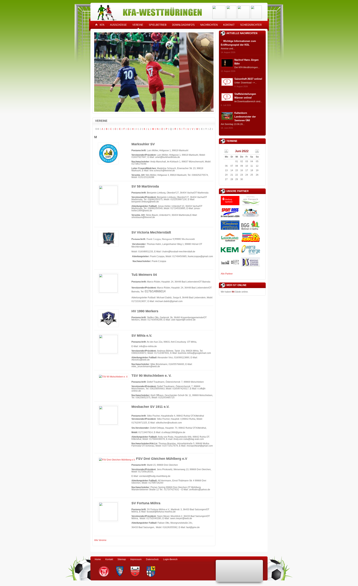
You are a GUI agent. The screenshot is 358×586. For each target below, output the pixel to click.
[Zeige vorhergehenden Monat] (226, 152)
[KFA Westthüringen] (148, 11)
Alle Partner (227, 273)
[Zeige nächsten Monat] (257, 152)
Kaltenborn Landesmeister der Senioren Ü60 (245, 117)
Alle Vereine (100, 540)
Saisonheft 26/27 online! (248, 78)
